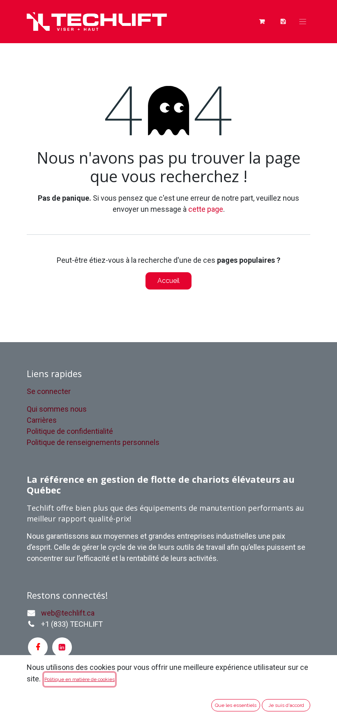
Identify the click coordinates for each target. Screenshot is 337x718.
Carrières (42, 420)
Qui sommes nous (57, 409)
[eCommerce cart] (283, 21)
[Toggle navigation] (302, 22)
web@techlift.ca (68, 613)
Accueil (168, 281)
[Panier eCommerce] (262, 21)
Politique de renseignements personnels (93, 442)
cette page (205, 209)
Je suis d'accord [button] (286, 705)
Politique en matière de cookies (79, 679)
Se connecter (49, 391)
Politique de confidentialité (70, 431)
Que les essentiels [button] (235, 705)
